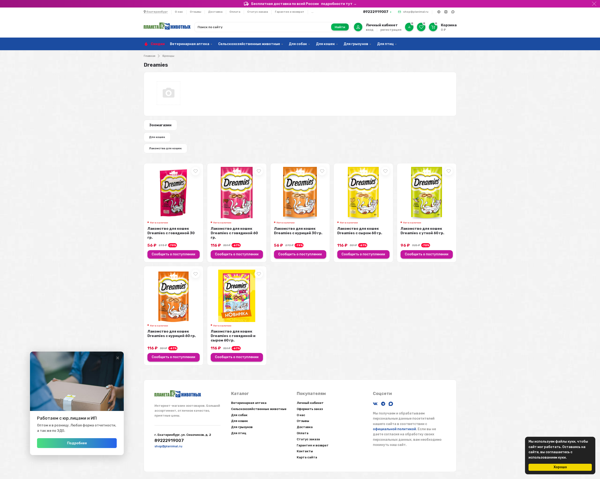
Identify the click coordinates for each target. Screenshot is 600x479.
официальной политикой (394, 429)
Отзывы (195, 11)
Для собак (298, 44)
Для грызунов (356, 44)
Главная (149, 55)
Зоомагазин (160, 125)
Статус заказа (257, 11)
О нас (179, 11)
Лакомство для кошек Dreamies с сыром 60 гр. (359, 230)
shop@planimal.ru (415, 11)
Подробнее (77, 443)
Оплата (234, 11)
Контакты (305, 451)
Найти (340, 27)
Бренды (168, 55)
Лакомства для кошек (165, 148)
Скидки (158, 44)
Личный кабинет (310, 403)
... (312, 11)
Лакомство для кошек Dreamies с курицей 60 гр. (171, 333)
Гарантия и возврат (289, 11)
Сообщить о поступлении (173, 254)
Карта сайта (307, 457)
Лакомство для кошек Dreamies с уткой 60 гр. (422, 230)
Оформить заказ (310, 409)
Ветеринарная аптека (189, 44)
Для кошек (325, 44)
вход (369, 29)
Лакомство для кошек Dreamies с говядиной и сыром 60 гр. (233, 335)
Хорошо (560, 467)
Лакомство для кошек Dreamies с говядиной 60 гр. (234, 233)
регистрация (390, 29)
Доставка (215, 11)
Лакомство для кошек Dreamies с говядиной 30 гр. (171, 233)
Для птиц (385, 44)
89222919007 (375, 12)
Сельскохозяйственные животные (249, 44)
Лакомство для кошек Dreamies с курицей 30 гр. (298, 230)
